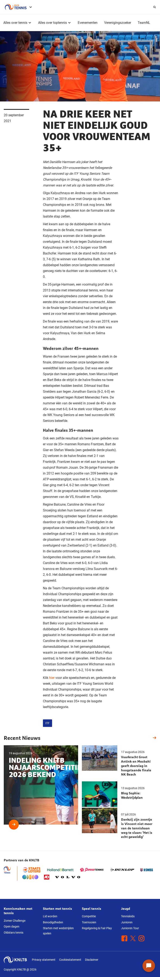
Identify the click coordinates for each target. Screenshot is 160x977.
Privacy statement (43, 959)
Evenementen (88, 23)
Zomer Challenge (14, 920)
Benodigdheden (53, 922)
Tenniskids (128, 916)
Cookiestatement (70, 959)
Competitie (89, 916)
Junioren (126, 922)
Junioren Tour (130, 928)
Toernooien (89, 922)
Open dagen (11, 926)
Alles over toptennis (52, 23)
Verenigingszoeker (117, 23)
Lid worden (50, 916)
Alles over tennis (15, 23)
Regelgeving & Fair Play (97, 928)
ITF (47, 723)
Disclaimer (91, 959)
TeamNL (144, 23)
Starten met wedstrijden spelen (58, 930)
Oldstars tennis (13, 932)
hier (52, 678)
